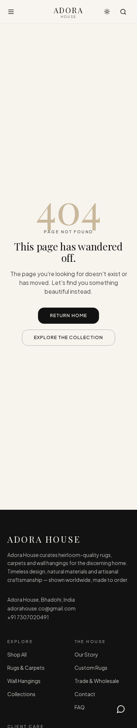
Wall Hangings (24, 680)
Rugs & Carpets (26, 667)
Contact (85, 694)
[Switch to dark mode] (107, 11)
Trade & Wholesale (97, 680)
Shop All (17, 654)
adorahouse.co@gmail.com (41, 608)
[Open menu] (11, 11)
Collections (21, 694)
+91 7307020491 (28, 617)
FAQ (80, 707)
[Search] (123, 11)
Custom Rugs (91, 667)
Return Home (68, 315)
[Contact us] (121, 709)
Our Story (86, 654)
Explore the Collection (68, 337)
